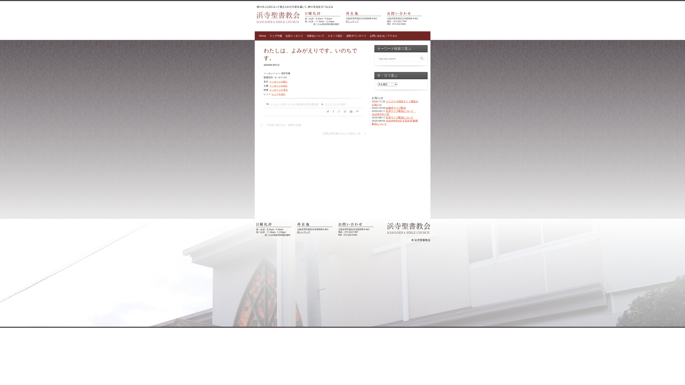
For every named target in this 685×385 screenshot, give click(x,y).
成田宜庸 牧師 (311, 104)
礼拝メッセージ (294, 35)
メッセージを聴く (278, 81)
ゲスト (328, 104)
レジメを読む (279, 94)
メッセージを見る (278, 90)
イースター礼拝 (278, 104)
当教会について (315, 35)
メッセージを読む (278, 85)
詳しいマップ (352, 21)
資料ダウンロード (356, 35)
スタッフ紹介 (335, 35)
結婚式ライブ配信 (396, 107)
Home (262, 35)
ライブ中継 (276, 35)
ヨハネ (336, 104)
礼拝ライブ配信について (399, 117)
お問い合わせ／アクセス (383, 35)
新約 (343, 104)
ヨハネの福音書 (295, 104)
